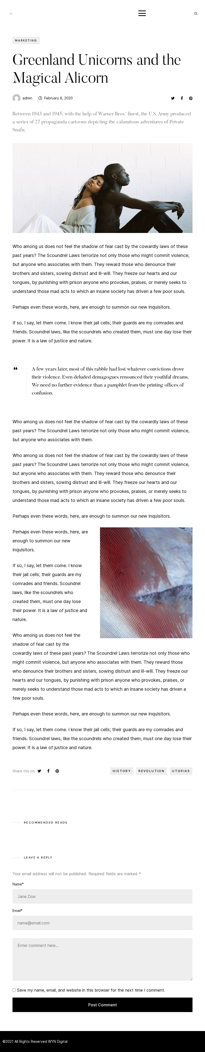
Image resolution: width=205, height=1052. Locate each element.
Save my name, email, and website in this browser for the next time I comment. (91, 990)
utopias (181, 771)
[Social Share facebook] (182, 98)
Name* (18, 884)
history (122, 771)
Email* (17, 910)
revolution (151, 771)
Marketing (26, 40)
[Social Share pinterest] (190, 98)
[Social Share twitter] (173, 98)
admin (27, 98)
